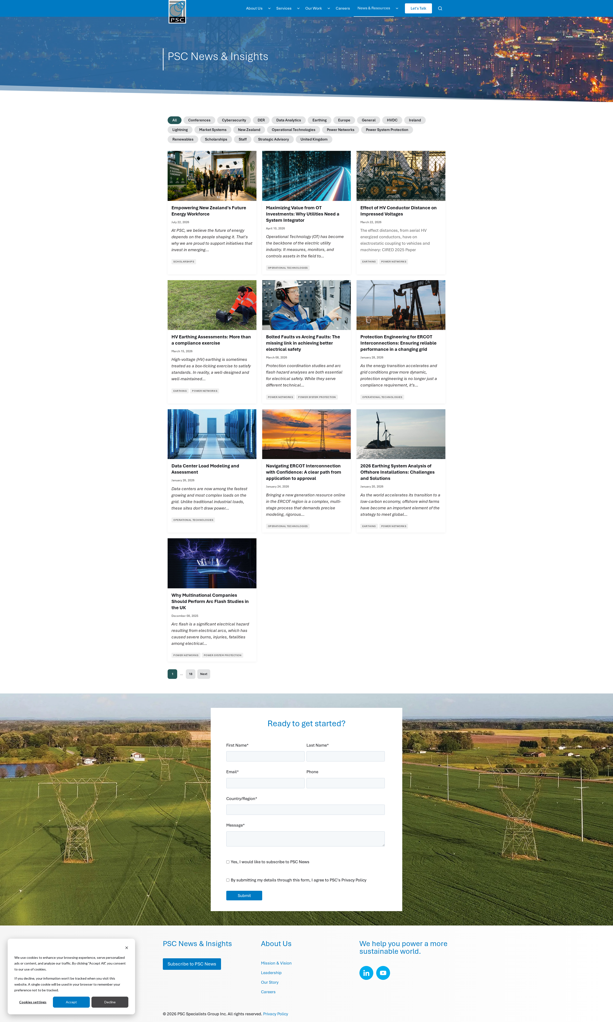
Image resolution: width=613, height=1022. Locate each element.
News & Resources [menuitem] (374, 8)
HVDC (392, 120)
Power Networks (340, 129)
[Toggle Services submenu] (298, 8)
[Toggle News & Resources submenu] (397, 8)
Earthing (319, 120)
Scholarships (216, 139)
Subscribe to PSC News (192, 964)
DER (261, 120)
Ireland (415, 120)
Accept (71, 1002)
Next (203, 674)
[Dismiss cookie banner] (126, 948)
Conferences (199, 120)
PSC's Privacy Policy (348, 880)
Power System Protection (387, 129)
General (368, 120)
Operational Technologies (293, 129)
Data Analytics (288, 120)
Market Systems (213, 129)
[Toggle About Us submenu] (269, 8)
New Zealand (249, 129)
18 (190, 674)
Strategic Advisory (273, 139)
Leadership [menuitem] (271, 972)
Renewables (182, 139)
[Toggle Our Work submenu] (329, 8)
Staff (243, 139)
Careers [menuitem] (343, 8)
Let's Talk (418, 8)
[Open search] (440, 8)
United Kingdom (314, 139)
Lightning (180, 129)
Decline (110, 1002)
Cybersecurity (234, 120)
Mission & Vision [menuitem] (276, 963)
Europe (344, 120)
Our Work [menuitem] (313, 8)
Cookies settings (32, 1002)
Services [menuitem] (283, 8)
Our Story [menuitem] (269, 982)
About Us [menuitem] (254, 8)
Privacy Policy (275, 1013)
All (174, 120)
